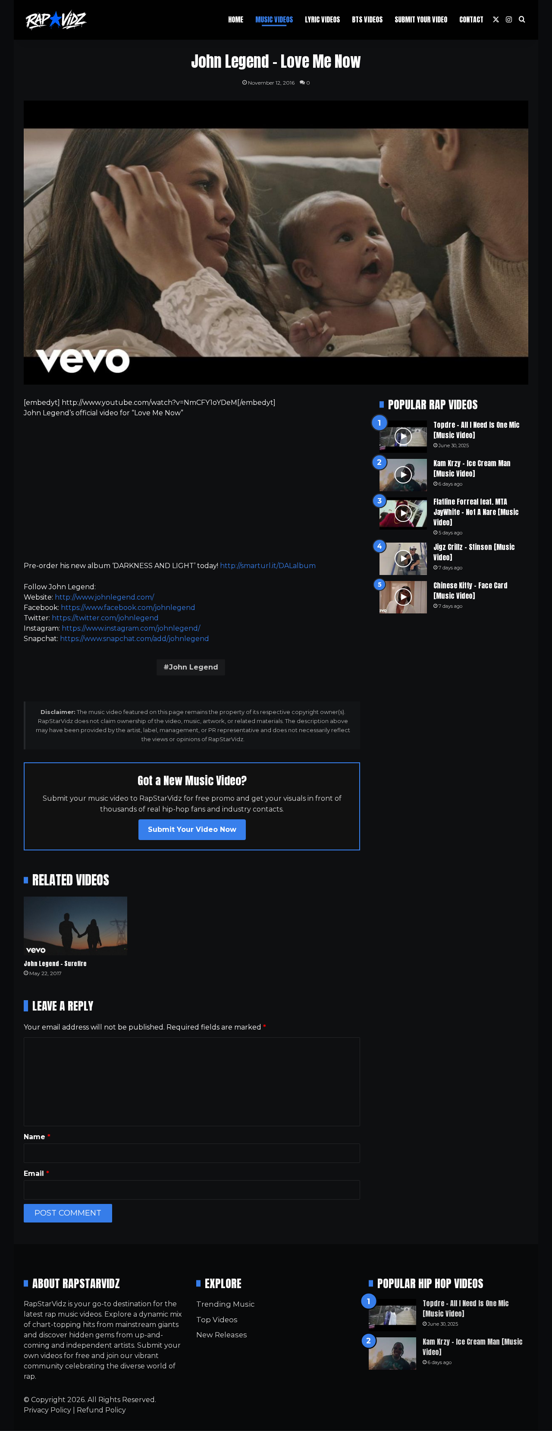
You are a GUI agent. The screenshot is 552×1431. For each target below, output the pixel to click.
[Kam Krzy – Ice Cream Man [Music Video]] (403, 475)
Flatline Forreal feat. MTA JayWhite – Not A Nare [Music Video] (476, 512)
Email (36, 1173)
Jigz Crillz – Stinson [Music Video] (474, 552)
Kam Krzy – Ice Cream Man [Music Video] (472, 468)
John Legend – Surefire (55, 963)
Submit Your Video (421, 19)
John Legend (193, 667)
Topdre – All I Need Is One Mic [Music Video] (476, 430)
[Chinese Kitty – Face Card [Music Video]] (403, 597)
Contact (471, 19)
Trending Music (225, 1304)
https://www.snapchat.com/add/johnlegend (134, 639)
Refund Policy (101, 1410)
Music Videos (274, 19)
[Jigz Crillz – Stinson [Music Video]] (403, 559)
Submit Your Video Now (192, 829)
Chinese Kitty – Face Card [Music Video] (470, 590)
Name (37, 1137)
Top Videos (217, 1319)
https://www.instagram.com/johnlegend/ (131, 628)
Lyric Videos (322, 19)
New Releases (221, 1334)
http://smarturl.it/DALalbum (268, 566)
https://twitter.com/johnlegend (105, 618)
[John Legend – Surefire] (75, 926)
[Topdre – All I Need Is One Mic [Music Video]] (403, 436)
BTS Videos (367, 19)
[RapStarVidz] (56, 20)
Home (235, 19)
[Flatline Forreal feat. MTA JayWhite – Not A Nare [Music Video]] (403, 513)
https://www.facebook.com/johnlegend (128, 607)
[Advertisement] (192, 489)
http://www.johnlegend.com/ (104, 597)
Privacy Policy (47, 1410)
